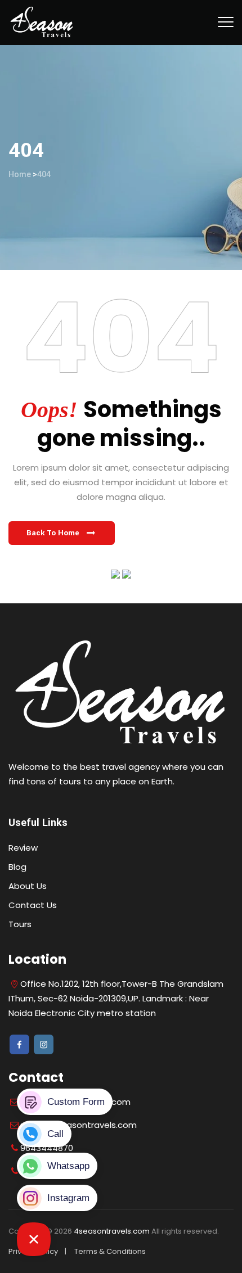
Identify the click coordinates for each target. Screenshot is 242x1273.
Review (23, 848)
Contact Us (32, 905)
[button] (61, 533)
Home (19, 174)
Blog (17, 867)
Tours (20, 924)
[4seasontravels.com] (41, 22)
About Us (27, 886)
